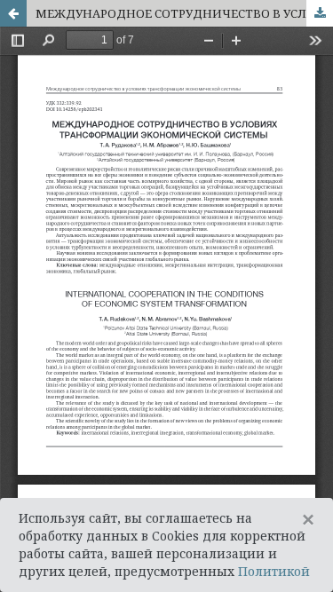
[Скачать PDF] (319, 13)
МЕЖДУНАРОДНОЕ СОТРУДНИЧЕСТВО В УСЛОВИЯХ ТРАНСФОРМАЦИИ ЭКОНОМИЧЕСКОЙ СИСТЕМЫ (184, 13)
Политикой (274, 571)
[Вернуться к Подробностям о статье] (13, 13)
